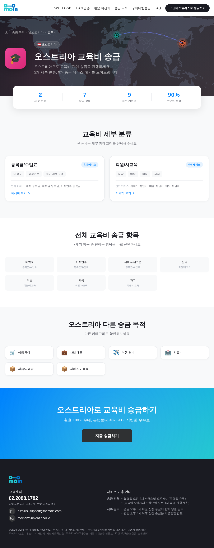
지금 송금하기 (107, 436)
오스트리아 (36, 32)
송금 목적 (18, 32)
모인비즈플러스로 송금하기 (187, 8)
